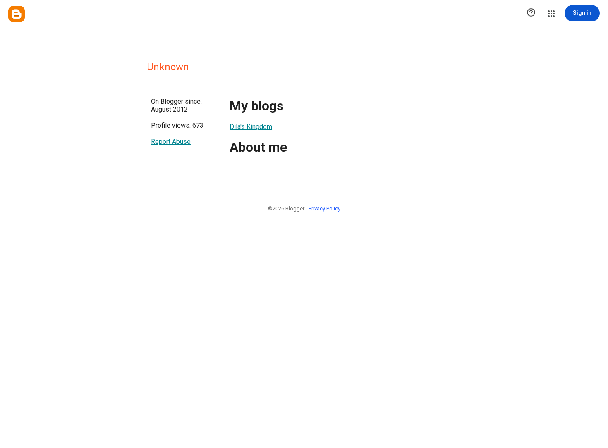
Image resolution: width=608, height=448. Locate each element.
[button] (531, 13)
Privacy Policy (324, 208)
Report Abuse (171, 141)
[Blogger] (16, 14)
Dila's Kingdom (251, 127)
